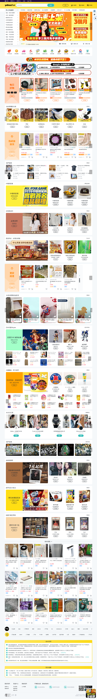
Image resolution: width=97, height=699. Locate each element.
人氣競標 (52, 10)
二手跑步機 (13, 634)
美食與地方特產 (9, 44)
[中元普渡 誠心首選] (56, 26)
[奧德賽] (85, 72)
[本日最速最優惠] (91, 693)
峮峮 (79, 629)
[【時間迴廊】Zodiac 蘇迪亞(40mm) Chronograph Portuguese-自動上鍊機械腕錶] (66, 418)
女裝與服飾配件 (9, 20)
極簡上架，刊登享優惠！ (31, 44)
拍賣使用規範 (85, 695)
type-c (72, 629)
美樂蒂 (73, 634)
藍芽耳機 (61, 634)
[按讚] (20, 316)
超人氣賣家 (45, 10)
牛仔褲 (40, 634)
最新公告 (15, 690)
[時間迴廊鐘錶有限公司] (59, 428)
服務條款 (77, 695)
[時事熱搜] (48, 59)
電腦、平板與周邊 (10, 37)
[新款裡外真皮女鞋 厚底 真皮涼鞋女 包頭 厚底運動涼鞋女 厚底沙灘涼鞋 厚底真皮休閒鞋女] (87, 418)
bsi (8, 695)
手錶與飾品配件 (9, 25)
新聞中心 (7, 686)
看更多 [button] (14, 225)
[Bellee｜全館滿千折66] (16, 428)
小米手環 (54, 634)
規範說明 (63, 652)
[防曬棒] (85, 66)
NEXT (91, 119)
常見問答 (15, 686)
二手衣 (34, 634)
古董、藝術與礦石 (10, 15)
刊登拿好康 (82, 10)
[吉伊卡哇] (55, 72)
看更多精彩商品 (79, 279)
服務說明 (7, 688)
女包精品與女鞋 (9, 22)
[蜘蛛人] (41, 72)
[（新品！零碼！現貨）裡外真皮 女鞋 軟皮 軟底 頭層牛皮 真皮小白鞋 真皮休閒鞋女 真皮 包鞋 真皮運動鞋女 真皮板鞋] (77, 421)
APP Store (88, 687)
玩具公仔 (59, 10)
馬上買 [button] (55, 259)
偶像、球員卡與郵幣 (10, 12)
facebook (13, 695)
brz (52, 629)
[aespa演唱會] (70, 66)
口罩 (68, 634)
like (29, 157)
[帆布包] (70, 72)
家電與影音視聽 (9, 41)
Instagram (15, 695)
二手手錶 (46, 629)
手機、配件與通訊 (10, 39)
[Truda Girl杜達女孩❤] (38, 428)
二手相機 (28, 634)
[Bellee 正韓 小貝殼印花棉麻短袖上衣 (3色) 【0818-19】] (12, 421)
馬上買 (88, 238)
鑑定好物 (29, 10)
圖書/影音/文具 (9, 17)
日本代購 (74, 10)
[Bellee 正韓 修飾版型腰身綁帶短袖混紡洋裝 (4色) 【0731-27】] (23, 424)
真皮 (19, 629)
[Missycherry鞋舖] (81, 428)
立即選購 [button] (55, 508)
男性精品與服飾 (9, 27)
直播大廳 (88, 441)
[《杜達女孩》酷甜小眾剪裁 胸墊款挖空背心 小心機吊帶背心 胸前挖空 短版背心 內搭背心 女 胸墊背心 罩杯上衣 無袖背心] (44, 418)
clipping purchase (32, 157)
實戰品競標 (87, 183)
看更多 (88, 106)
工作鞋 (66, 629)
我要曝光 (12, 96)
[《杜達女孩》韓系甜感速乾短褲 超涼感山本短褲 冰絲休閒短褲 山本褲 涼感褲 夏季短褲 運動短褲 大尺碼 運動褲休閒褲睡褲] (34, 421)
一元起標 (13, 629)
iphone (39, 629)
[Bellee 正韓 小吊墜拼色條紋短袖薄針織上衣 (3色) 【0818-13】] (23, 418)
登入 (66, 5)
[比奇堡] (55, 66)
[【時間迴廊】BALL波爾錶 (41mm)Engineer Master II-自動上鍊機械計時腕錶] (66, 424)
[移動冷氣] (41, 66)
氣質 (33, 629)
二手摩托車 (26, 629)
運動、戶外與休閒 (10, 34)
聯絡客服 (15, 688)
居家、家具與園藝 (10, 32)
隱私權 (81, 695)
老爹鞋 (47, 634)
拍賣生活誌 (37, 10)
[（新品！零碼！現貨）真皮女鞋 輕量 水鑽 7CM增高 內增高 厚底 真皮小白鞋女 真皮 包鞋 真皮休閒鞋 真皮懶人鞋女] (87, 424)
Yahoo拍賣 (10, 5)
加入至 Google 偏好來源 (94, 14)
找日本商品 (87, 327)
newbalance (59, 629)
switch (20, 634)
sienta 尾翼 (85, 629)
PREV (6, 119)
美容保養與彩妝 (9, 29)
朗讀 (94, 11)
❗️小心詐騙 (67, 10)
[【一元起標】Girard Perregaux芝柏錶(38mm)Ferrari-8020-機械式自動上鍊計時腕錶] (56, 421)
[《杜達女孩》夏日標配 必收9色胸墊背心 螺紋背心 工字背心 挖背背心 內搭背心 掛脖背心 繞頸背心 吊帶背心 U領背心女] (44, 424)
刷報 (6, 629)
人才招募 (24, 686)
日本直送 (23, 10)
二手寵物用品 (82, 634)
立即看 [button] (14, 198)
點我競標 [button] (55, 204)
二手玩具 (90, 634)
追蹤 (16, 435)
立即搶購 (27, 100)
